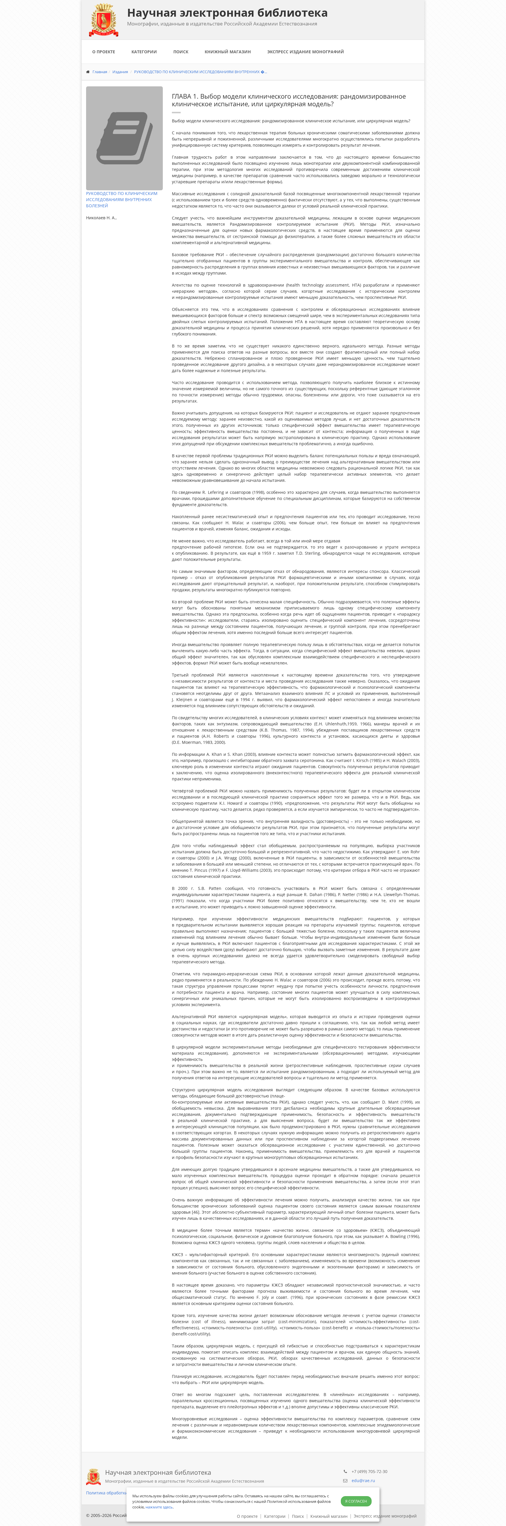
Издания (120, 71)
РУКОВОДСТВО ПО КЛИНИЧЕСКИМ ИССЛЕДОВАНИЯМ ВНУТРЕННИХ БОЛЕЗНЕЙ (122, 199)
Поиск (180, 51)
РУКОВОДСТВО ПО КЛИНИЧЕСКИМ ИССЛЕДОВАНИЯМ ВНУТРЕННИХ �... (200, 71)
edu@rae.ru (363, 1480)
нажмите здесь (159, 1507)
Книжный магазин (228, 51)
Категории (144, 51)
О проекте (103, 51)
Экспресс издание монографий (305, 51)
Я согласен (356, 1501)
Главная (100, 71)
